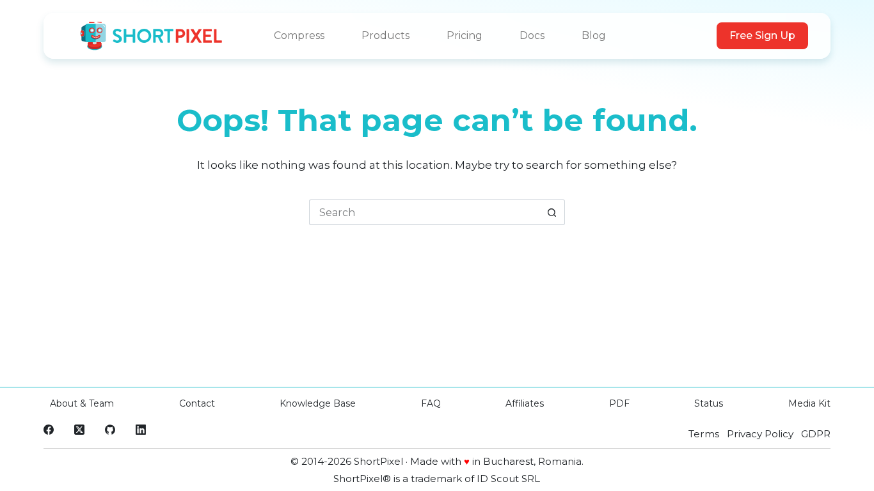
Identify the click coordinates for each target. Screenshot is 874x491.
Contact (197, 403)
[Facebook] (49, 430)
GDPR (815, 434)
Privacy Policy (760, 434)
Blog (594, 35)
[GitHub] (110, 430)
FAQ (431, 403)
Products (385, 35)
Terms (703, 434)
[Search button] (552, 212)
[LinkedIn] (141, 430)
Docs (532, 35)
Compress (299, 35)
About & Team (82, 403)
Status (708, 403)
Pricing (464, 35)
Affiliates (524, 403)
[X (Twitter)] (79, 430)
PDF (619, 403)
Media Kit (809, 403)
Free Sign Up (762, 35)
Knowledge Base (318, 403)
